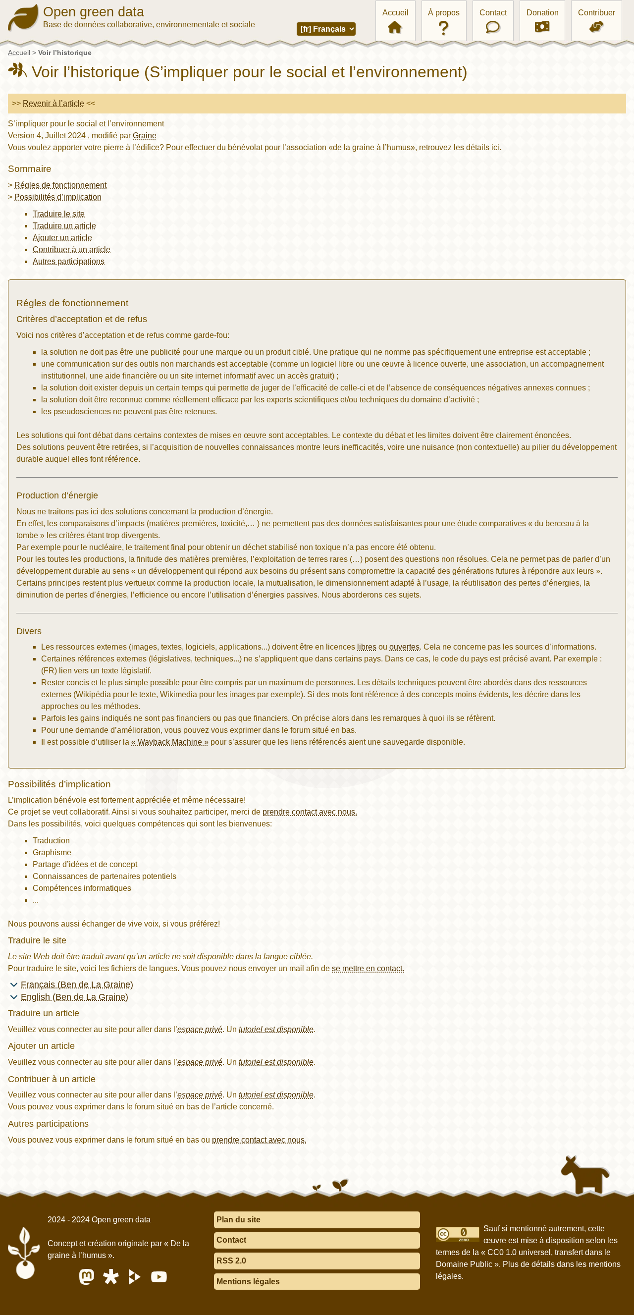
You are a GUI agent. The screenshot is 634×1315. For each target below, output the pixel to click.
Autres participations (69, 261)
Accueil (395, 12)
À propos (444, 12)
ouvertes (404, 647)
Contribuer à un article (71, 249)
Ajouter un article (62, 237)
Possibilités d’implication (58, 197)
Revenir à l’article (53, 103)
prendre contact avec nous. (310, 812)
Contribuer (596, 12)
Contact (493, 12)
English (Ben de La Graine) (74, 997)
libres (366, 647)
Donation (543, 12)
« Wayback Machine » (170, 742)
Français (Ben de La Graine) (77, 984)
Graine (145, 135)
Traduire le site (59, 214)
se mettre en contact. (368, 968)
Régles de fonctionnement (60, 185)
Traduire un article (64, 225)
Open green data (93, 11)
